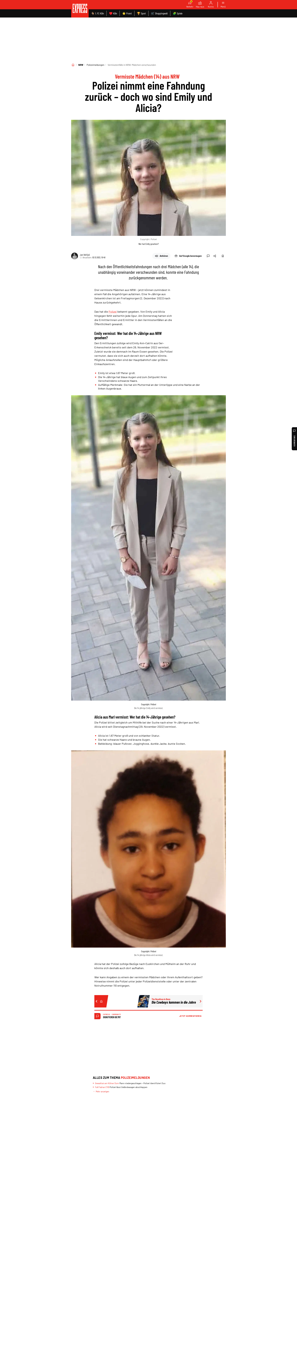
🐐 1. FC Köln (97, 13)
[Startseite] (73, 64)
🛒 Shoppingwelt (159, 13)
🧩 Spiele (177, 13)
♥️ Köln (113, 13)
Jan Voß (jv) (85, 254)
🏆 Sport (141, 13)
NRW (80, 64)
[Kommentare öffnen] (208, 256)
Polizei (113, 311)
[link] (80, 8)
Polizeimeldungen (95, 64)
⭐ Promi (127, 13)
